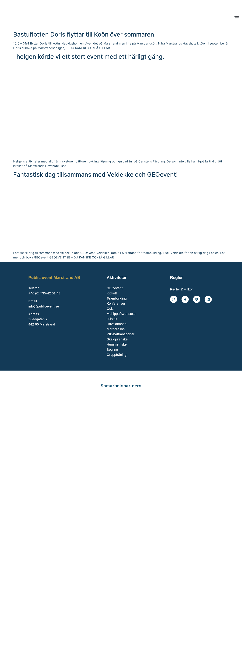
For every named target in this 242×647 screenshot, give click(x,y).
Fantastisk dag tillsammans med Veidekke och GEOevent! (95, 174)
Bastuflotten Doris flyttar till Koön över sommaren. (84, 34)
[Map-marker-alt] (196, 299)
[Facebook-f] (185, 299)
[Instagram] (173, 299)
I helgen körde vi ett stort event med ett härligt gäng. (88, 56)
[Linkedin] (208, 299)
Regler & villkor (181, 289)
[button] (236, 17)
